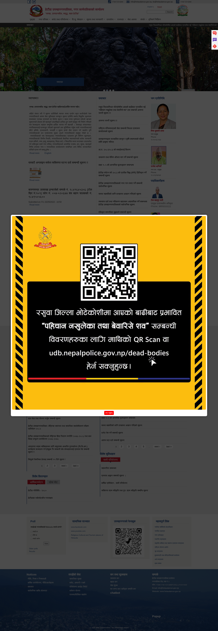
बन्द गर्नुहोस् (109, 413)
